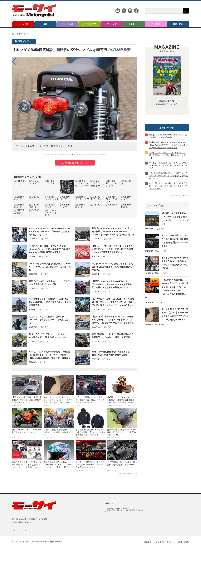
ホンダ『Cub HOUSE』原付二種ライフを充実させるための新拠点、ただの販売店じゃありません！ (112, 266)
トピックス (23, 24)
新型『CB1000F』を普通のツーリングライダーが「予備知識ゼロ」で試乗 (50, 283)
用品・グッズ (67, 24)
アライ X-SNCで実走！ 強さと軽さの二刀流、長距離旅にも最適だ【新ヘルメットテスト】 (175, 240)
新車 (45, 24)
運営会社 (147, 542)
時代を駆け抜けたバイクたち (118, 508)
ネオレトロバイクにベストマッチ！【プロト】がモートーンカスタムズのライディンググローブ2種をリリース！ (175, 314)
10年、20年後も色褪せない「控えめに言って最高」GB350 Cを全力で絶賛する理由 (113, 353)
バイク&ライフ (89, 24)
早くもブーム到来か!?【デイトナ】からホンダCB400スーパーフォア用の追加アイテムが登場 (175, 262)
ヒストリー (133, 24)
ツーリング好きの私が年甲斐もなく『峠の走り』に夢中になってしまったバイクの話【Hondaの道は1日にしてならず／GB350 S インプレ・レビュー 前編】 (49, 355)
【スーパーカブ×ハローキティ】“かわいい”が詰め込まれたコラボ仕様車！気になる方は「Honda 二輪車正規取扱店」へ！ (112, 249)
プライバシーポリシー (165, 542)
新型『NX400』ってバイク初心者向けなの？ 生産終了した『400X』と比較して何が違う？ (113, 335)
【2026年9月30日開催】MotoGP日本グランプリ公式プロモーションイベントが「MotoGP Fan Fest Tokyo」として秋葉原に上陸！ (166, 289)
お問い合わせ (183, 542)
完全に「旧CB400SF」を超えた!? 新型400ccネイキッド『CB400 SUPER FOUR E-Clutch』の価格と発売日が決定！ (49, 249)
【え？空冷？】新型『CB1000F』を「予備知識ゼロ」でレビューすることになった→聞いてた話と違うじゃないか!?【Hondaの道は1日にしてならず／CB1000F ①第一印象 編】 (113, 302)
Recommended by (124, 473)
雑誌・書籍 (178, 24)
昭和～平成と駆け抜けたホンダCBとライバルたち (124, 511)
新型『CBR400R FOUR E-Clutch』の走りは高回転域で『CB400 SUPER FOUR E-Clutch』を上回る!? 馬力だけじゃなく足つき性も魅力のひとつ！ (113, 231)
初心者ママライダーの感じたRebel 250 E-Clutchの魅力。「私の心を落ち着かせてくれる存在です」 (50, 302)
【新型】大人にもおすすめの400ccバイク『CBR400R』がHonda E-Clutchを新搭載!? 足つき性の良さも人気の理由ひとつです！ (113, 284)
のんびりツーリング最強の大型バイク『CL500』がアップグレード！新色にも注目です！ (49, 319)
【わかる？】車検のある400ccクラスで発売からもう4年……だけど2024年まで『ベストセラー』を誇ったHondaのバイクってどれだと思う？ (113, 319)
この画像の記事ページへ (75, 162)
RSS (26, 530)
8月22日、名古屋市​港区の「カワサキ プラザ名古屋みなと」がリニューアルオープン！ (175, 218)
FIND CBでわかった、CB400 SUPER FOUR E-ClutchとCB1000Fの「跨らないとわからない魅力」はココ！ (49, 231)
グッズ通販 (156, 24)
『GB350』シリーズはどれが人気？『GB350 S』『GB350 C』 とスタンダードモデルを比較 (50, 266)
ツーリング (111, 24)
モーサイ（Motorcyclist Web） (35, 542)
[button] (44, 154)
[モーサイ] (34, 16)
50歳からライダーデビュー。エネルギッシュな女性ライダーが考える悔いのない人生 (50, 335)
